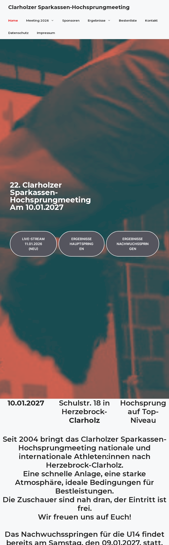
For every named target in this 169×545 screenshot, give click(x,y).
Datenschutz (18, 33)
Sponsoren (71, 20)
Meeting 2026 (37, 20)
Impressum (46, 33)
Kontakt (151, 20)
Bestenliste (128, 20)
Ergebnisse (97, 20)
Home (13, 20)
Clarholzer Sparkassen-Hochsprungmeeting (69, 7)
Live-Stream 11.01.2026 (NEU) (33, 244)
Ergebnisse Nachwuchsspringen (133, 244)
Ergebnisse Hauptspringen (81, 244)
